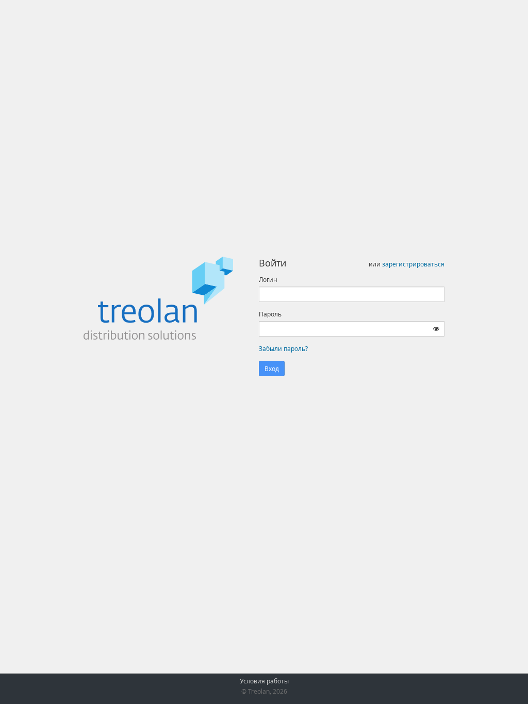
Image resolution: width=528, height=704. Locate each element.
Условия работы (264, 681)
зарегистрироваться (413, 264)
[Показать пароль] (436, 328)
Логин (268, 279)
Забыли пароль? (283, 348)
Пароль (270, 314)
